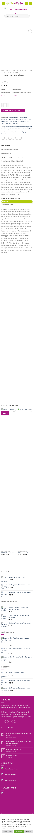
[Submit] (27, 16)
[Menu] (3, 3)
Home (3, 71)
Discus (18, 119)
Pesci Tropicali (13, 72)
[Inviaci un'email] (13, 721)
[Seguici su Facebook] (3, 721)
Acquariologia (11, 117)
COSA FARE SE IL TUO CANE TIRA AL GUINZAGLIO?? (18, 742)
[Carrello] (26, 3)
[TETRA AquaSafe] (25, 479)
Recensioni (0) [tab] (6, 153)
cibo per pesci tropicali (25, 126)
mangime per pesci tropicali (8, 128)
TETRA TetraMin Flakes (8, 553)
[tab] (17, 201)
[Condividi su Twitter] (10, 138)
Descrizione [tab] (5, 145)
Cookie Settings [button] (7, 831)
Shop (9, 71)
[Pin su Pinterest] (16, 138)
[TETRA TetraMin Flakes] (8, 479)
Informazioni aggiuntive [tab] (10, 149)
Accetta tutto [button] (18, 831)
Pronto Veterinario (11, 774)
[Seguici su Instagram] (6, 721)
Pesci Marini (23, 119)
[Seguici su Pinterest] (16, 721)
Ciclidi (13, 119)
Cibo (4, 72)
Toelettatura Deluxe (11, 769)
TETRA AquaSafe (23, 553)
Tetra (30, 71)
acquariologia (15, 126)
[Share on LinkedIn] (20, 138)
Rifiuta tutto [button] (28, 831)
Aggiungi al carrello (13, 110)
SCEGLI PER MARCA (19, 71)
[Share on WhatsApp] (3, 138)
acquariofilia (7, 126)
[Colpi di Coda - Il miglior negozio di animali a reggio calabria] (14, 3)
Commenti (9, 757)
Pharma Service (10, 780)
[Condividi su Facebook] (6, 138)
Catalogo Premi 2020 (13, 749)
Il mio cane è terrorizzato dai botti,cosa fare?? (19, 734)
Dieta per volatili (11, 755)
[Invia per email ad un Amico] (13, 138)
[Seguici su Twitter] (10, 721)
